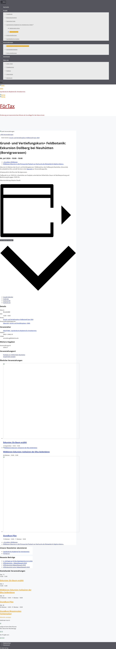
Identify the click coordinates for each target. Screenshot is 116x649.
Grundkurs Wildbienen (10, 162)
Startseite (6, 7)
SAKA (1, 88)
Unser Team (9, 63)
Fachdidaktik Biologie (11, 49)
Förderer (8, 71)
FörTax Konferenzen (11, 35)
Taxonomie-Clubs (10, 21)
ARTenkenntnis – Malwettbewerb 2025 (15, 563)
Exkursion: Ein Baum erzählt (15, 442)
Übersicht (29, 169)
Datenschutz (7, 643)
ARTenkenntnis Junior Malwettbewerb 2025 (16, 567)
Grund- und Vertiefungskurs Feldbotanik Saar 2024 (18, 319)
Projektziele (9, 14)
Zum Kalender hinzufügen (7, 240)
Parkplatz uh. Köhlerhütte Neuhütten (14, 355)
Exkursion (6, 323)
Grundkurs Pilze (10, 535)
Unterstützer (9, 74)
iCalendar (6, 299)
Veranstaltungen (13, 32)
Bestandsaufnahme (11, 17)
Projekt (5, 10)
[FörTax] (2, 85)
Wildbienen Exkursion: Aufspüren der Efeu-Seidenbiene (26, 452)
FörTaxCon (6, 553)
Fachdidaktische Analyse (12, 39)
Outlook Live (6, 303)
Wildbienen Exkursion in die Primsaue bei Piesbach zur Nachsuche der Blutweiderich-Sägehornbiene (33, 164)
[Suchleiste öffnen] (1, 83)
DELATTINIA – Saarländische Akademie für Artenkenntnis (20, 331)
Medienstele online (14, 28)
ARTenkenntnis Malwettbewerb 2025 (14, 565)
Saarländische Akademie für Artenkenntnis (17, 46)
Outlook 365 (6, 301)
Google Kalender (8, 297)
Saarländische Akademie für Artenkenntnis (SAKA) (19, 25)
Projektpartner (10, 67)
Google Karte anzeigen (9, 357)
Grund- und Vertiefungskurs (18, 323)
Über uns (6, 60)
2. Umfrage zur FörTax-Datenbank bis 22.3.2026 (18, 561)
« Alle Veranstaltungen (6, 134)
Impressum (9, 78)
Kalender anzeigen (5, 617)
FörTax (7, 106)
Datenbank (6, 56)
